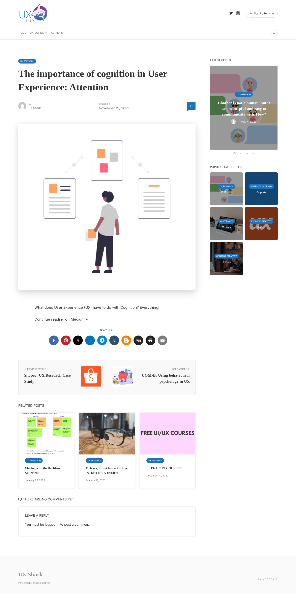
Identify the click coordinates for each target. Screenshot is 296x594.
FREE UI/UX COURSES (164, 468)
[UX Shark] (33, 13)
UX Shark (34, 108)
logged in (52, 524)
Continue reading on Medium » (61, 319)
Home (22, 32)
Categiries (37, 32)
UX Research (27, 61)
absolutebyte (42, 582)
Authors (57, 32)
